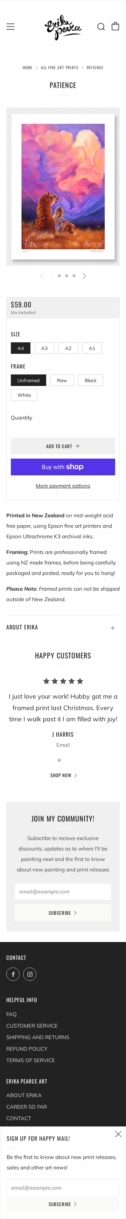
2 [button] (66, 760)
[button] (52, 275)
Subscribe (60, 912)
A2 (68, 348)
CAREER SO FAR (26, 1106)
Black (91, 380)
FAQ (11, 1014)
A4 (21, 348)
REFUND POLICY (26, 1048)
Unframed (29, 380)
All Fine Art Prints (59, 67)
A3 (44, 348)
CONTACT (18, 1118)
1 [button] (59, 760)
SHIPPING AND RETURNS (37, 1037)
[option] (63, 187)
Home (28, 67)
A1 (92, 348)
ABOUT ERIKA (24, 1095)
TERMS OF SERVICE (30, 1060)
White (24, 395)
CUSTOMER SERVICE (32, 1025)
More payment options (63, 485)
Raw (62, 380)
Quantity (21, 417)
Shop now (60, 775)
